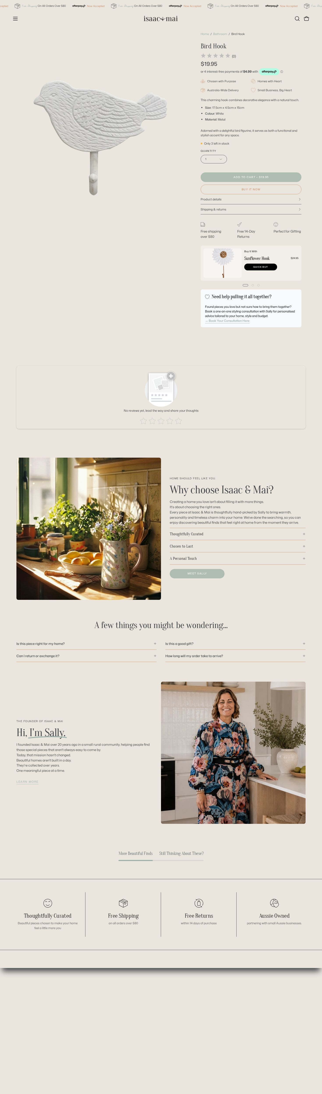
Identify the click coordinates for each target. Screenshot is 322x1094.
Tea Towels (144, 1050)
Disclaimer (188, 995)
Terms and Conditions (197, 1022)
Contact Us (189, 988)
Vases (140, 1063)
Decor (140, 1001)
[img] (215, 56)
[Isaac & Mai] (161, 19)
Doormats (143, 1015)
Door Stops (144, 1008)
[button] (297, 18)
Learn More (27, 782)
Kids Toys (143, 1036)
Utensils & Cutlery (149, 1056)
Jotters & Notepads (150, 1022)
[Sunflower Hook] (222, 263)
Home (205, 34)
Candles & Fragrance (152, 988)
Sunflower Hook (257, 258)
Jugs (139, 1029)
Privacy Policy (191, 1015)
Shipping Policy (192, 1008)
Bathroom (220, 34)
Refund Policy (191, 1001)
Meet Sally (197, 573)
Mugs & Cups (146, 1043)
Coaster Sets (146, 995)
